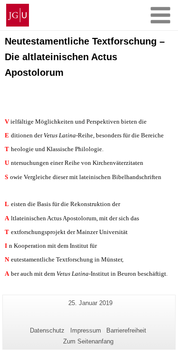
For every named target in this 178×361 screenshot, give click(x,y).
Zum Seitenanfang (88, 341)
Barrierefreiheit (126, 330)
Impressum (85, 330)
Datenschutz (47, 330)
